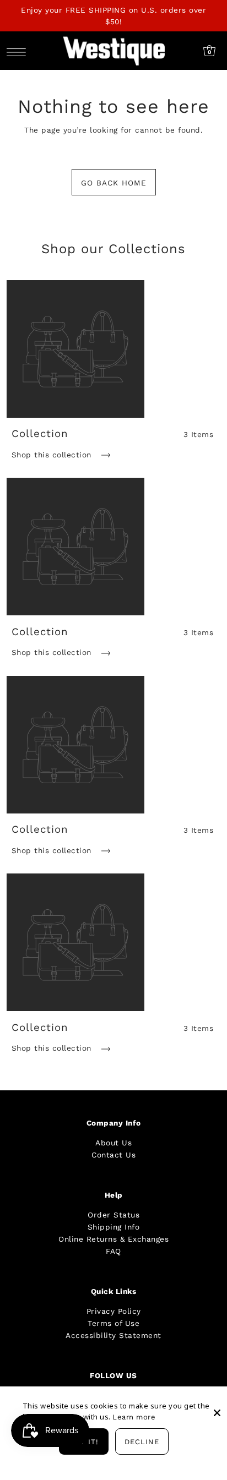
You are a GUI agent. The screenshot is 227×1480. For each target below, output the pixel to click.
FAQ (113, 1251)
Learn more (133, 1417)
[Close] (217, 1404)
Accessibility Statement (113, 1335)
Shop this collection (53, 454)
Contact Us (113, 1154)
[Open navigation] (19, 51)
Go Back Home (114, 182)
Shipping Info (114, 1226)
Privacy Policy (114, 1311)
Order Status (113, 1214)
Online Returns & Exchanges (113, 1239)
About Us (113, 1142)
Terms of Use (113, 1323)
